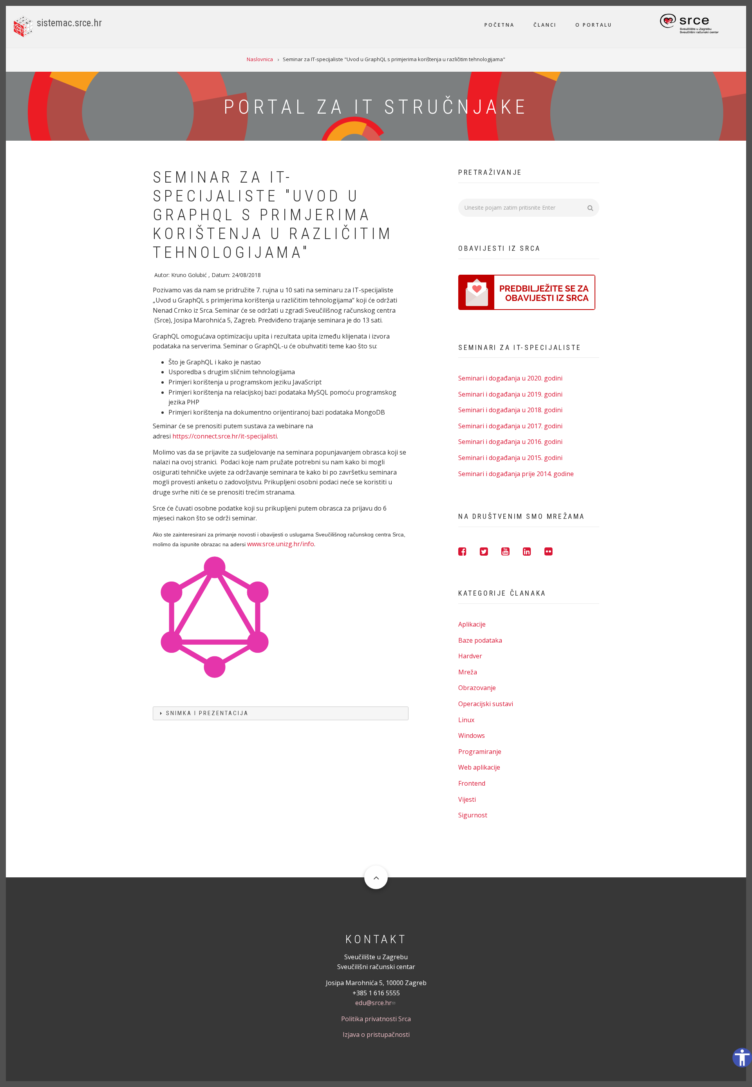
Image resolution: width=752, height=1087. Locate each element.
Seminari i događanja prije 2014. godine (516, 473)
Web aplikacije (479, 767)
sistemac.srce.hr (69, 23)
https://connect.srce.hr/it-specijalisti (224, 436)
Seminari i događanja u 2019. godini (510, 394)
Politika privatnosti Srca (376, 1019)
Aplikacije (472, 624)
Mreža (467, 672)
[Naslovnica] (23, 26)
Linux (466, 720)
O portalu (593, 25)
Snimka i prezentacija (207, 713)
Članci (545, 25)
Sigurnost (472, 815)
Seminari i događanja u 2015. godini (510, 457)
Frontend (471, 783)
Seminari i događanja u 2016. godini (510, 441)
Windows (471, 735)
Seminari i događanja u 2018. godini (510, 410)
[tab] (281, 713)
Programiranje (479, 751)
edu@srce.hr (373, 1002)
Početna (499, 25)
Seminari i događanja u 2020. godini (510, 378)
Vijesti (467, 799)
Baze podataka (480, 640)
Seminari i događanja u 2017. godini (510, 426)
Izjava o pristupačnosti (376, 1034)
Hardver (470, 656)
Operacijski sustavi (485, 703)
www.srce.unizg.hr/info (280, 544)
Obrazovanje (477, 687)
